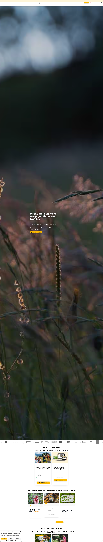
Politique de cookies (8, 540)
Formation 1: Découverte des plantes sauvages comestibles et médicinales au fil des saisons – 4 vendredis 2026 (67, 509)
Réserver (35, 517)
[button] (20, 531)
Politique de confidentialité (13, 540)
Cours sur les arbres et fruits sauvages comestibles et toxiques (34, 510)
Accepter (4, 538)
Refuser (11, 538)
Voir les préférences (17, 538)
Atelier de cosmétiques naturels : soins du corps (51, 508)
